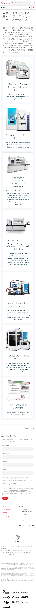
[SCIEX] (6, 607)
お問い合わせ (6, 509)
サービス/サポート (8, 516)
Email (4, 469)
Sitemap (21, 520)
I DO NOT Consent (16, 485)
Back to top (30, 428)
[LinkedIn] (26, 526)
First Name (5, 453)
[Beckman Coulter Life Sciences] (5, 2)
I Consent (13, 483)
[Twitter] (30, 526)
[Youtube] (33, 526)
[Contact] (29, 7)
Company (4, 461)
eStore (33, 2)
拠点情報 (5, 513)
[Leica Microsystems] (6, 602)
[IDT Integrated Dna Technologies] (24, 597)
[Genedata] (6, 597)
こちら (7, 569)
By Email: (5, 483)
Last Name (5, 445)
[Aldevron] (24, 592)
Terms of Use (23, 490)
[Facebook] (20, 526)
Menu (4, 7)
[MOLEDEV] (15, 602)
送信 (5, 498)
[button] (12, 2)
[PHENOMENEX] (24, 602)
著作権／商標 (22, 506)
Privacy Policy (14, 490)
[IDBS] (15, 597)
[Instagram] (23, 526)
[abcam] (15, 592)
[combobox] (21, 2)
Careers (5, 506)
